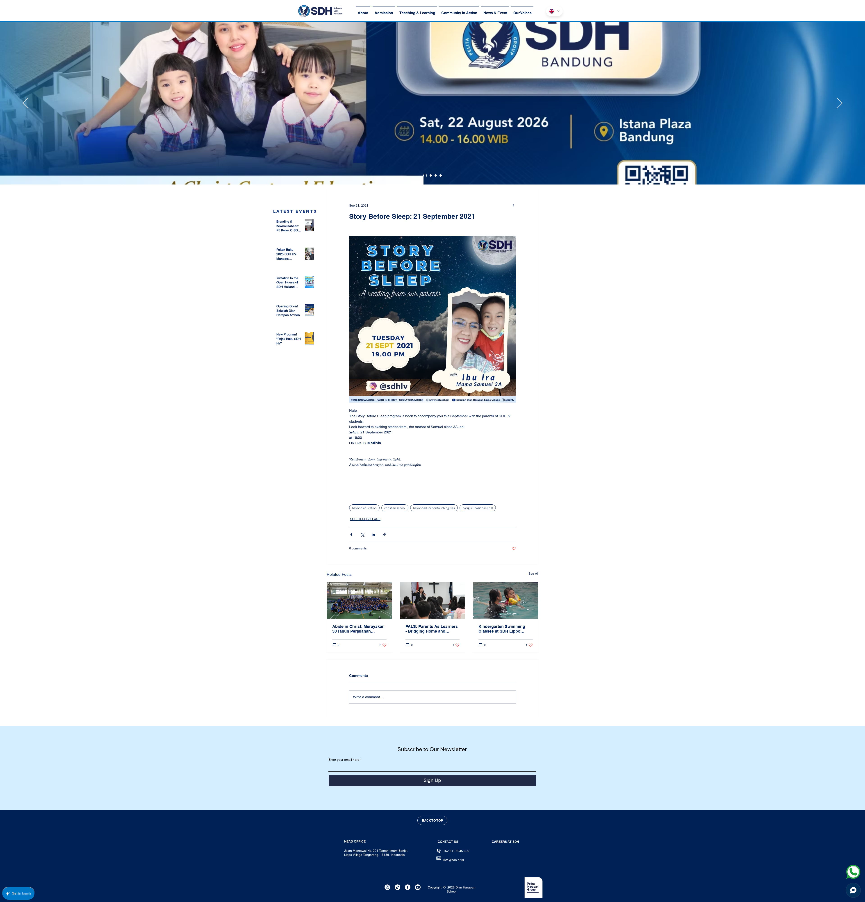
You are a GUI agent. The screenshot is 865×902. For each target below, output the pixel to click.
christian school (394, 508)
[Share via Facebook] (351, 534)
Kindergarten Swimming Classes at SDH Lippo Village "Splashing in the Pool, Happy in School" (502, 628)
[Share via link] (384, 534)
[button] (505, 842)
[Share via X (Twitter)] (362, 534)
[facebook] (407, 887)
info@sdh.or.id (453, 860)
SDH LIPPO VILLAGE (365, 519)
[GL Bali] (431, 175)
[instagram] (387, 887)
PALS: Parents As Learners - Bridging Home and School (431, 628)
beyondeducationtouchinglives (434, 508)
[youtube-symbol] (418, 887)
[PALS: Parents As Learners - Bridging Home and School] (432, 600)
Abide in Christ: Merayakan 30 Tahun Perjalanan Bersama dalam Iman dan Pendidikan (358, 628)
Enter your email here (343, 759)
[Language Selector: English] (554, 11)
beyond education (364, 508)
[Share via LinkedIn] (373, 534)
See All (533, 573)
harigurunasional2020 (477, 508)
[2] (440, 175)
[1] (436, 175)
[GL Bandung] (425, 175)
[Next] (839, 103)
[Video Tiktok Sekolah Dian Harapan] (397, 887)
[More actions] (513, 205)
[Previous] (25, 103)
